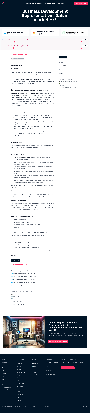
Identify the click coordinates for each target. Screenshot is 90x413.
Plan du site (35, 375)
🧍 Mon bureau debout (17, 304)
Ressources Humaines (23, 389)
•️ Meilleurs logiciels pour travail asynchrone (51, 368)
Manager (19, 366)
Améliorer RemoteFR (50, 3)
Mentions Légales (32, 406)
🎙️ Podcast (34, 366)
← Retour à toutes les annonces (19, 54)
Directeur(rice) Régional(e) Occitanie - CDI (24, 273)
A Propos (34, 372)
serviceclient (84, 39)
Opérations (20, 386)
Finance (19, 400)
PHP (3, 368)
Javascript (4, 365)
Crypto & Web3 (21, 372)
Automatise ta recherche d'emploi (58, 341)
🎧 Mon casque (15, 294)
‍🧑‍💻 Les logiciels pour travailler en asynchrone (66, 84)
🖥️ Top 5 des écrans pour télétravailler (67, 81)
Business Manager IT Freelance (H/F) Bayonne (25, 279)
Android (4, 385)
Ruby (3, 370)
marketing (18, 95)
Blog (33, 369)
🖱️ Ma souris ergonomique (18, 301)
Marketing (19, 369)
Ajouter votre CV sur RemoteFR (33, 3)
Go (3, 379)
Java (3, 376)
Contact (34, 378)
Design (19, 375)
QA (17, 378)
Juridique (19, 392)
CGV (26, 406)
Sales (18, 397)
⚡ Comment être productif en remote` (67, 87)
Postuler (14, 260)
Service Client (20, 394)
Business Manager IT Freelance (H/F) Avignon (25, 282)
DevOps (19, 380)
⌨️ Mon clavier (15, 296)
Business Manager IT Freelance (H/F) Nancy (24, 276)
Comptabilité (20, 383)
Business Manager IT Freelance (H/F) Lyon (24, 285)
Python (4, 373)
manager (16, 252)
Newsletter (61, 3)
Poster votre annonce (81, 3)
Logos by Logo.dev (44, 406)
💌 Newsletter (35, 363)
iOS (3, 382)
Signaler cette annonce (16, 58)
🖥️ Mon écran (15, 299)
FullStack (19, 363)
